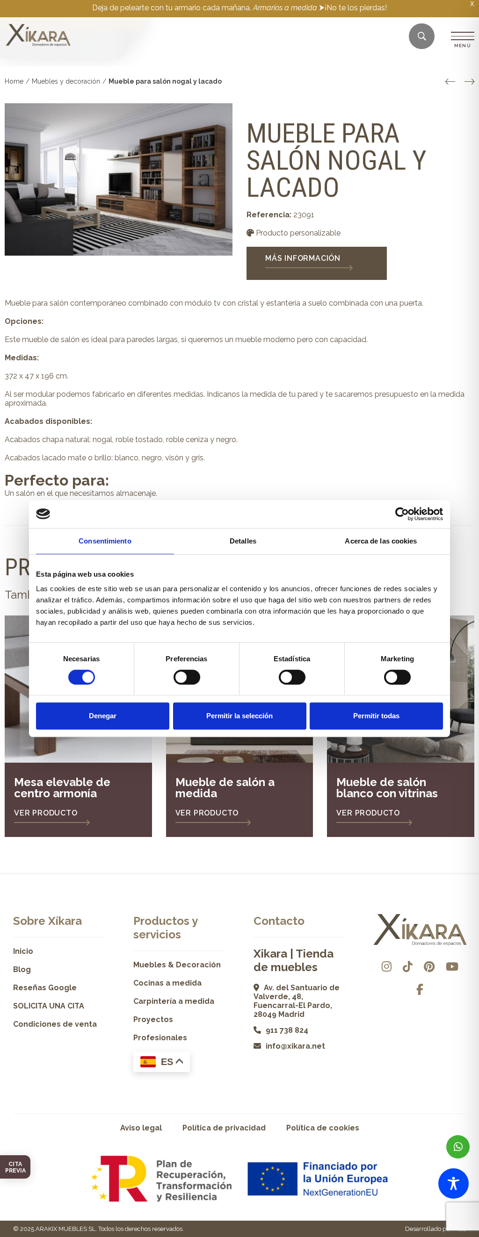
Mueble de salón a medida (225, 787)
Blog (22, 969)
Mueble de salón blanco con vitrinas (387, 787)
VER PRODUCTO (46, 812)
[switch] (187, 677)
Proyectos (153, 1019)
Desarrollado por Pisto (435, 1228)
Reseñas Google (45, 987)
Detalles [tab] (243, 541)
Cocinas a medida (167, 983)
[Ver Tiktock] (408, 966)
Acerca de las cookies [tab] (381, 541)
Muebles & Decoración (177, 964)
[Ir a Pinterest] (429, 966)
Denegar (102, 716)
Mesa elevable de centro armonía (62, 787)
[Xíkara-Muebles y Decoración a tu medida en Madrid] (38, 36)
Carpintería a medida (173, 1001)
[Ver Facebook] (419, 989)
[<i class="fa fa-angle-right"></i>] (469, 81)
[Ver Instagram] (387, 966)
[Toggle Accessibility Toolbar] (453, 1183)
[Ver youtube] (452, 966)
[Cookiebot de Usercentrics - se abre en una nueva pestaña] (402, 514)
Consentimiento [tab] (105, 541)
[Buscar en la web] (422, 36)
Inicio (23, 951)
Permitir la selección (239, 716)
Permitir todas (376, 716)
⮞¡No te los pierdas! (353, 7)
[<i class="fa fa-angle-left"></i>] (450, 81)
